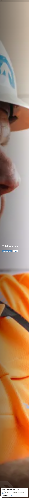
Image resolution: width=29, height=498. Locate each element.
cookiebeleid (3, 493)
